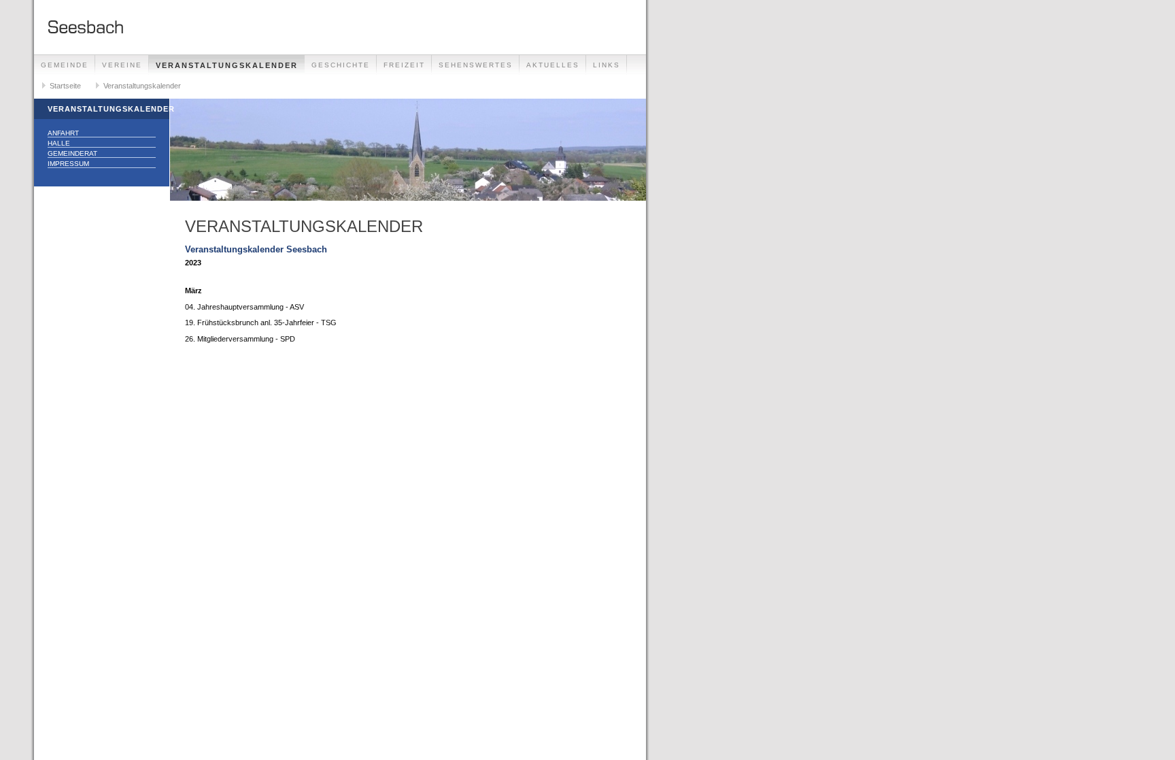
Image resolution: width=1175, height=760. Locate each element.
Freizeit (404, 65)
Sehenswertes (476, 65)
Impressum (68, 163)
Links (606, 65)
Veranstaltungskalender (227, 65)
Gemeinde (64, 65)
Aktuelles (552, 65)
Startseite (65, 86)
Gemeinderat (72, 153)
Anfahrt (63, 133)
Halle (59, 143)
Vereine (122, 65)
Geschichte (340, 65)
